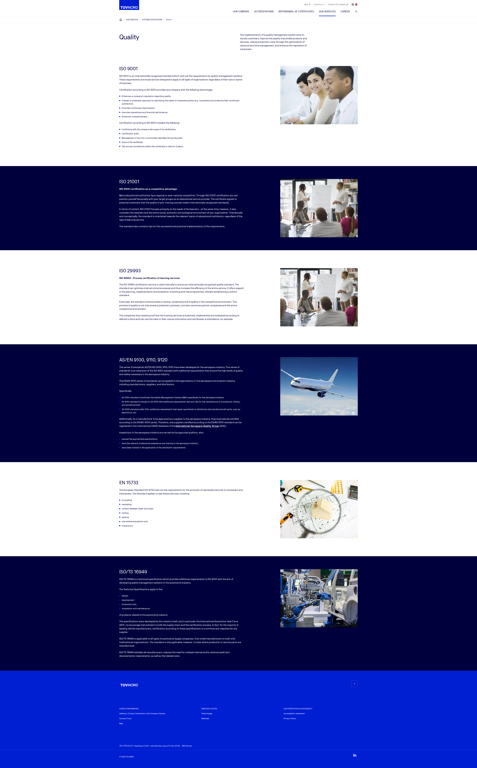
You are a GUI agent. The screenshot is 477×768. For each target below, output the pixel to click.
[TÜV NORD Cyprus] (120, 19)
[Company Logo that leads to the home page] (129, 5)
